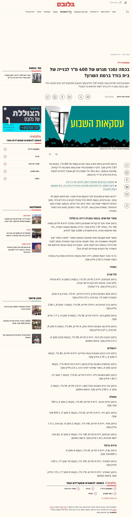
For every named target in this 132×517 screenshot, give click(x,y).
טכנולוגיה (47, 12)
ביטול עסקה (26, 244)
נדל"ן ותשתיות (115, 54)
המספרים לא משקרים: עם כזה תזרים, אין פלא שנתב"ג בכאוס (18, 234)
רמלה (90, 493)
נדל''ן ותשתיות (66, 12)
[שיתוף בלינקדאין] (126, 187)
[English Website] (127, 11)
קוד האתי (63, 507)
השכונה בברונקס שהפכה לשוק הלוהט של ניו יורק (90, 181)
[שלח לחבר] (126, 194)
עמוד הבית (125, 54)
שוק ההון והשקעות (81, 12)
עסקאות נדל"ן (123, 62)
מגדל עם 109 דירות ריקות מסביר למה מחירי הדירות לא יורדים (17, 76)
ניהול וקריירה (30, 12)
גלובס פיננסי (105, 12)
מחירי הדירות (70, 488)
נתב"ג (28, 230)
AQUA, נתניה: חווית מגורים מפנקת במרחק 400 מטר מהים (16, 322)
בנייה (88, 488)
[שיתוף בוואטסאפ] (54, 97)
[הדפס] (87, 97)
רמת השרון (107, 493)
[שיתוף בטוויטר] (47, 97)
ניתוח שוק (26, 216)
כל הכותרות (94, 12)
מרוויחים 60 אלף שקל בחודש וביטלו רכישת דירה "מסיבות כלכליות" (18, 249)
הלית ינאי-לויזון (123, 97)
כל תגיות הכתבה (110, 498)
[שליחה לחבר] (69, 97)
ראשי (114, 12)
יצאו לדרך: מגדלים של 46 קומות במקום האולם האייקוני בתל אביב (17, 220)
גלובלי (39, 12)
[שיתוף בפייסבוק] (62, 97)
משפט (55, 12)
